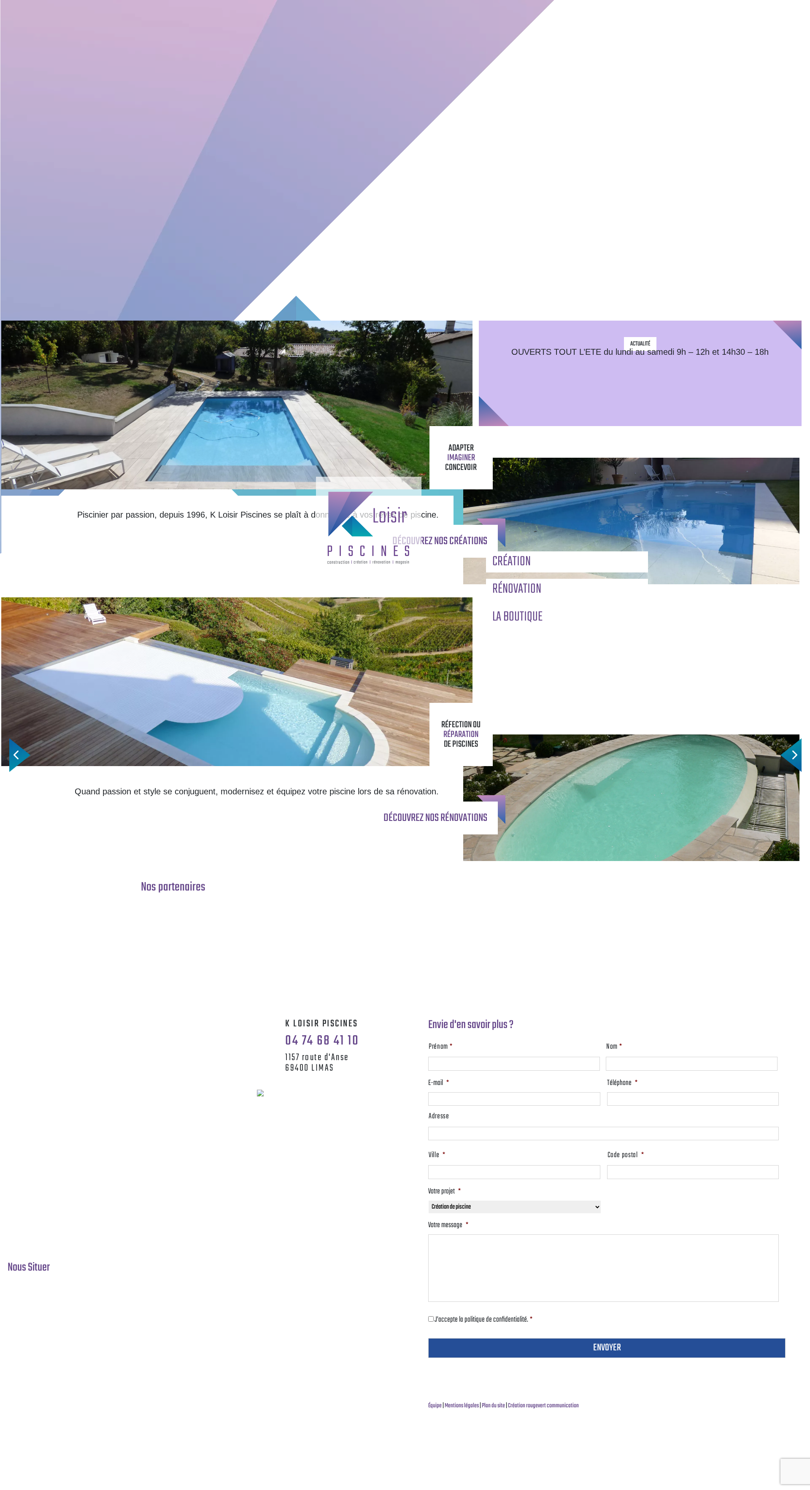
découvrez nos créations (439, 541)
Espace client (686, 10)
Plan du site (494, 1406)
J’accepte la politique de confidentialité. (483, 1320)
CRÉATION (511, 561)
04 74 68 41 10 (239, 12)
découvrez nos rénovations (435, 818)
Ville (437, 1155)
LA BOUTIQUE (517, 617)
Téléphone (622, 1083)
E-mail (438, 1083)
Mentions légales (462, 1406)
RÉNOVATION (516, 589)
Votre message (448, 1225)
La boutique (573, 10)
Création (461, 10)
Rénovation (517, 10)
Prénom (440, 1047)
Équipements (630, 10)
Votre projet (444, 1191)
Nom (614, 1047)
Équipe (435, 1406)
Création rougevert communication (543, 1406)
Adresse (439, 1116)
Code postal (626, 1155)
